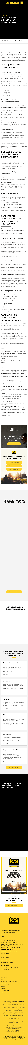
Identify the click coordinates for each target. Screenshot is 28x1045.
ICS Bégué (3, 40)
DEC (3, 393)
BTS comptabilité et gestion (15, 333)
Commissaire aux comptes (11, 663)
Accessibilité (15, 1036)
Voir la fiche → (5, 674)
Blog (6, 40)
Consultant (6, 681)
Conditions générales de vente (15, 1037)
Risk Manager (7, 734)
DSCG (2, 374)
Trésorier (5, 715)
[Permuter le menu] (22, 3)
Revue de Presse (17, 1025)
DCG (3, 351)
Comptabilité (10, 40)
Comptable (6, 699)
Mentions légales (7, 1036)
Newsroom (9, 1025)
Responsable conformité (10, 750)
